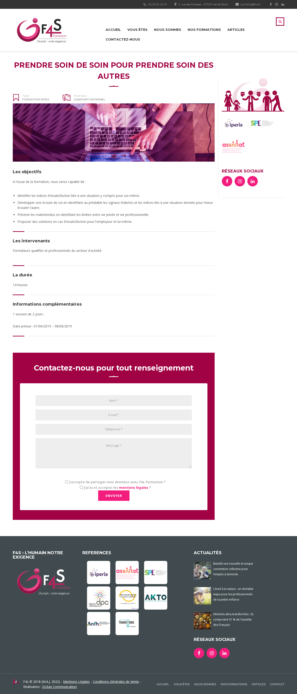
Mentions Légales (76, 681)
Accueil (113, 30)
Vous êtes (137, 30)
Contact (277, 684)
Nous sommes (167, 30)
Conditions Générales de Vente (116, 681)
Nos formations (204, 30)
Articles (236, 30)
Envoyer (114, 495)
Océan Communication (59, 686)
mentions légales (133, 487)
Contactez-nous (123, 39)
